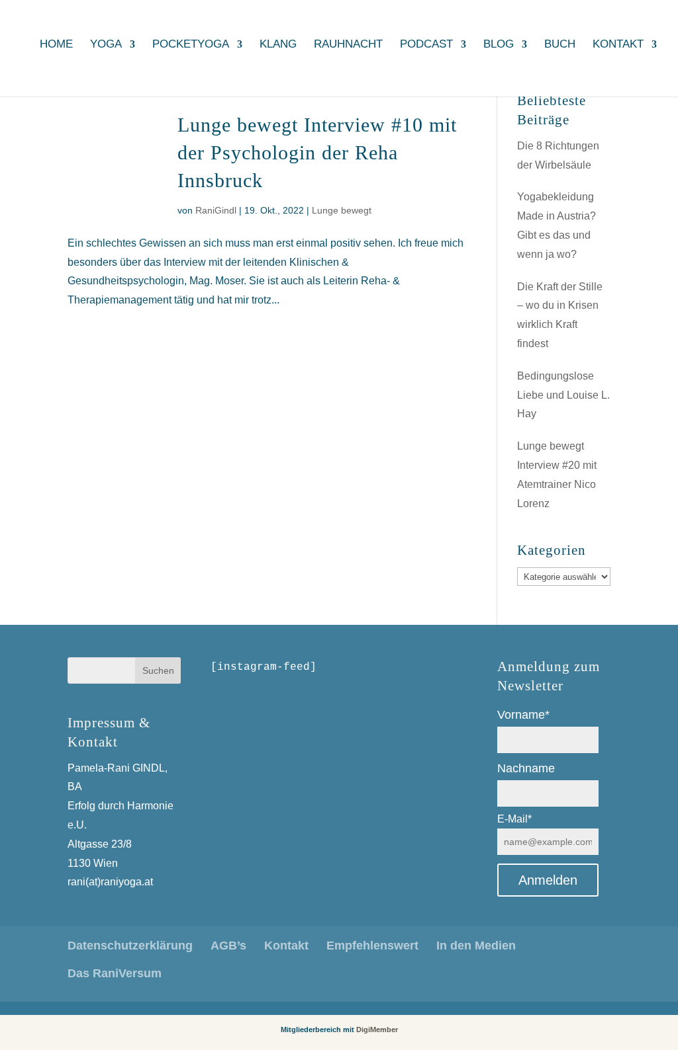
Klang (278, 45)
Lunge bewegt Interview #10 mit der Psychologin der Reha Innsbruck (317, 152)
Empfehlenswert (372, 945)
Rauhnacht (348, 45)
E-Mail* (514, 819)
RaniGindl (215, 210)
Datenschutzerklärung (130, 945)
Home (56, 45)
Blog (498, 45)
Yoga (106, 45)
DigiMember (377, 1029)
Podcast (426, 45)
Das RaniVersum (115, 973)
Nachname (526, 768)
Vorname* (523, 714)
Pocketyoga (190, 45)
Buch (559, 45)
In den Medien (476, 945)
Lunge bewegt (341, 210)
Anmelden (547, 880)
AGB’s (228, 945)
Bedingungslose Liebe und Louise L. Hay (563, 395)
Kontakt (618, 45)
